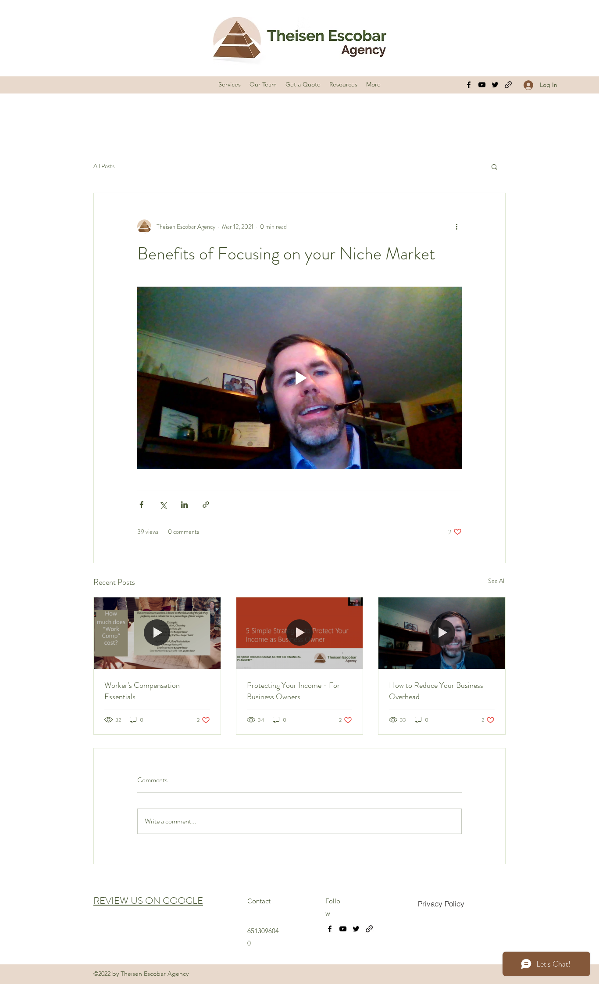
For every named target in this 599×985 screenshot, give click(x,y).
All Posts (103, 166)
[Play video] (299, 378)
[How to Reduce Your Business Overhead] (441, 633)
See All (497, 580)
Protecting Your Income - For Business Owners (293, 690)
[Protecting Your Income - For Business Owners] (299, 633)
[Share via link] (206, 504)
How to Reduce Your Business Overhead (436, 690)
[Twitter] (495, 84)
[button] (494, 166)
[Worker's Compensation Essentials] (157, 633)
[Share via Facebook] (141, 504)
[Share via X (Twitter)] (163, 504)
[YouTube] (482, 84)
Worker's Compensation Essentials (142, 690)
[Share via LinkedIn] (184, 504)
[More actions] (456, 226)
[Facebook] (468, 84)
